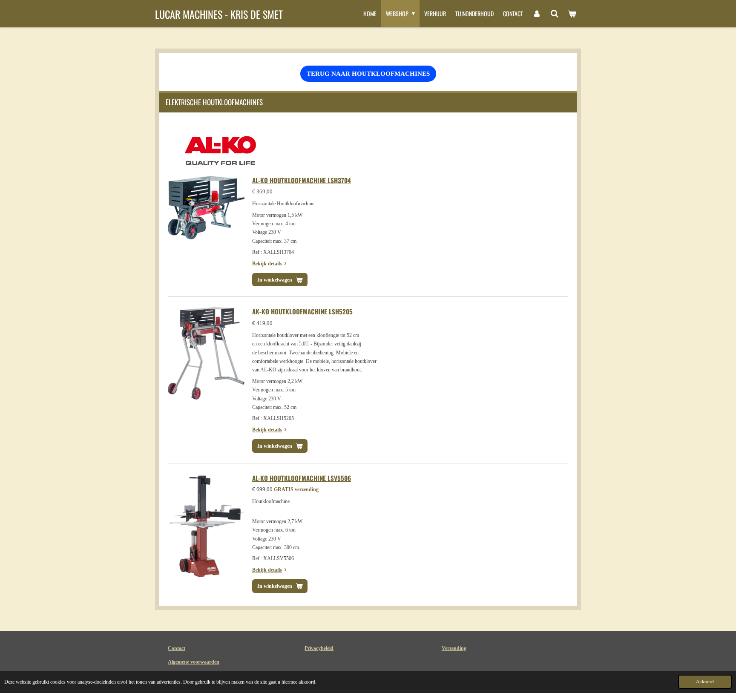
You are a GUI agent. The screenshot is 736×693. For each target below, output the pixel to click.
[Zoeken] (555, 13)
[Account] (537, 13)
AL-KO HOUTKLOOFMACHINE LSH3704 (301, 180)
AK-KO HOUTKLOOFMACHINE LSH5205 (302, 311)
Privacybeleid (319, 648)
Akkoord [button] (705, 681)
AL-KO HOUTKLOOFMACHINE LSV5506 (301, 478)
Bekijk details (267, 264)
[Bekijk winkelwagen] (572, 13)
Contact (176, 648)
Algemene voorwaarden (193, 662)
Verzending (454, 648)
